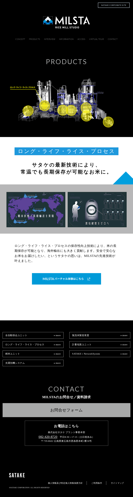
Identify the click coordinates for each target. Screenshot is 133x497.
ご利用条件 (96, 483)
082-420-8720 (48, 436)
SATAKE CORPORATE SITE (113, 5)
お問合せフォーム (66, 410)
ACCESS (81, 39)
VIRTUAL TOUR (96, 39)
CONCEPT (20, 39)
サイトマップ (117, 483)
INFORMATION (66, 39)
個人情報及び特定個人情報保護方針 (65, 483)
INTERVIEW (49, 39)
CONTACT (113, 39)
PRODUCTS (34, 39)
